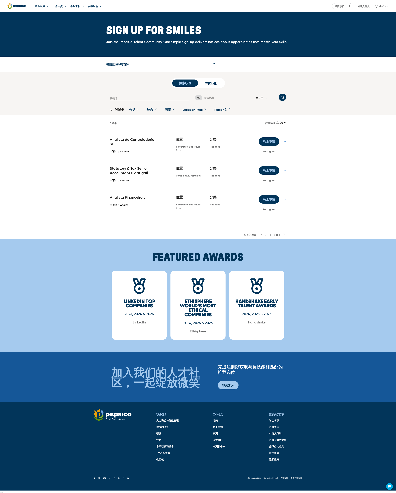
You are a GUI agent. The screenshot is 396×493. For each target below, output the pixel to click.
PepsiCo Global (271, 478)
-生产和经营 (163, 453)
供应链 (160, 459)
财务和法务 (162, 427)
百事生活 (93, 6)
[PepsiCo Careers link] (16, 6)
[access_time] (197, 98)
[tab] (160, 64)
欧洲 (215, 433)
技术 (158, 440)
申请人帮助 (275, 433)
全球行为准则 (276, 446)
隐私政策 (274, 459)
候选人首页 (363, 6)
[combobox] (149, 98)
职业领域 (40, 6)
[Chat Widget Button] (389, 486)
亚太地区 (218, 440)
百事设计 (284, 478)
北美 (215, 420)
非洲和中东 (219, 446)
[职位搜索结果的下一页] (284, 235)
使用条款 (274, 453)
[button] (160, 64)
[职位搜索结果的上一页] (265, 235)
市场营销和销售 (165, 446)
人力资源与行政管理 (167, 420)
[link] (198, 145)
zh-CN (382, 6)
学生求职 (75, 6)
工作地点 (58, 6)
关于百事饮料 (296, 478)
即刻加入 (228, 385)
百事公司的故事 (277, 440)
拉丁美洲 (218, 427)
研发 (158, 433)
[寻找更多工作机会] (282, 97)
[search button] (349, 6)
